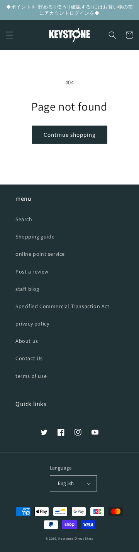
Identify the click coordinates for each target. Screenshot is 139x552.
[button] (9, 35)
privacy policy (32, 323)
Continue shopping (70, 134)
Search (23, 219)
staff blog (27, 288)
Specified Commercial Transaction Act (62, 306)
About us (26, 340)
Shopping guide (34, 236)
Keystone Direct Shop (75, 538)
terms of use (31, 375)
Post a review (32, 271)
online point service (40, 253)
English (66, 483)
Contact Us (29, 358)
